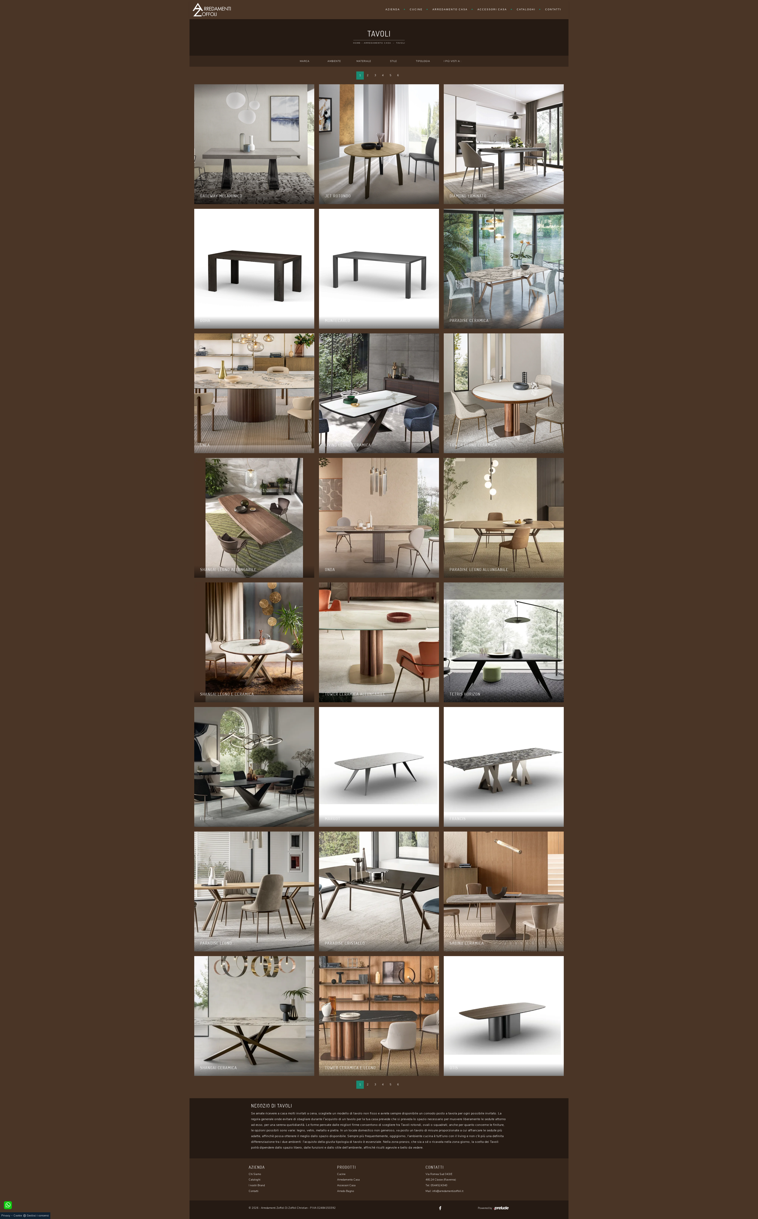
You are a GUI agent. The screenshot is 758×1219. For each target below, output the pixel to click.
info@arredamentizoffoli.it (447, 1191)
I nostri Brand (257, 1185)
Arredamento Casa (450, 9)
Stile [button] (393, 61)
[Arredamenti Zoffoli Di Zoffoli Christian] (211, 10)
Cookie (18, 1215)
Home (357, 43)
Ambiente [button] (334, 61)
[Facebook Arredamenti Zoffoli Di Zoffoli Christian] (440, 1208)
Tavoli (400, 43)
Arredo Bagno (345, 1191)
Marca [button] (305, 61)
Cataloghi (526, 9)
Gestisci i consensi (38, 1215)
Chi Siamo (255, 1174)
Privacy (5, 1215)
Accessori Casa (492, 9)
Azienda (393, 9)
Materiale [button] (363, 61)
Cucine (416, 9)
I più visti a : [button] (453, 61)
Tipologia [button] (423, 61)
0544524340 (439, 1185)
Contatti (553, 9)
